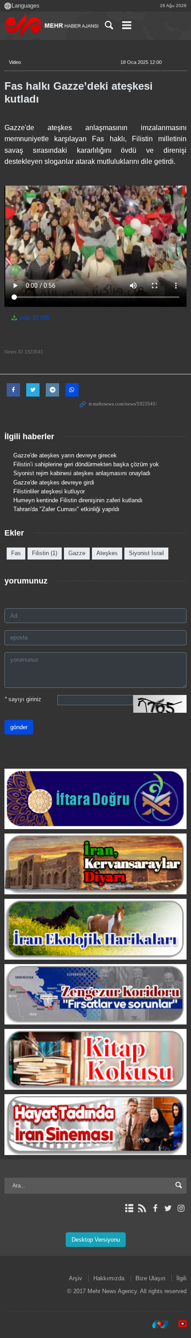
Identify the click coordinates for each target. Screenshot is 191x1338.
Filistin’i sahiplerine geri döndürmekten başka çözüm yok (86, 464)
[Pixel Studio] (178, 1324)
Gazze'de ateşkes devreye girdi (53, 482)
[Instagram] (181, 1208)
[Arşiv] (129, 1208)
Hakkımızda (108, 1278)
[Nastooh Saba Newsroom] (155, 1324)
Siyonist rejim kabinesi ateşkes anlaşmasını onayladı (82, 473)
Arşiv (75, 1278)
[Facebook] (154, 1208)
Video (15, 62)
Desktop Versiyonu (96, 1239)
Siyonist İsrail (146, 553)
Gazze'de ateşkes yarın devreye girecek (65, 455)
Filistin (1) (44, 553)
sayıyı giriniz (22, 699)
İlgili (181, 1278)
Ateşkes (107, 553)
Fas (16, 553)
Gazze (76, 553)
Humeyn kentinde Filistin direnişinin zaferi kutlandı (78, 500)
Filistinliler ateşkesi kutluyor (49, 491)
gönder (19, 727)
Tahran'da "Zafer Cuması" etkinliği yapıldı (66, 509)
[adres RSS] (141, 1208)
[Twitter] (168, 1208)
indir (33, 317)
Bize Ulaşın (150, 1278)
